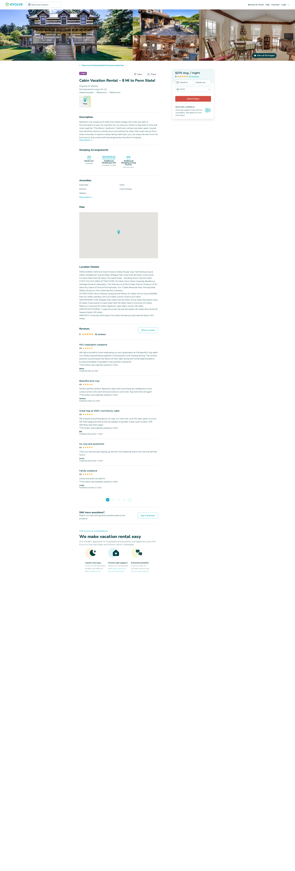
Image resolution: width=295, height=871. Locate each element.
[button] (193, 89)
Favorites (275, 5)
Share (153, 74)
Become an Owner (256, 5)
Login (283, 5)
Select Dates (193, 99)
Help (268, 5)
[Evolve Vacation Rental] (14, 5)
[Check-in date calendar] (178, 82)
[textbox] (44, 5)
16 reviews (194, 77)
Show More (84, 140)
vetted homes (95, 571)
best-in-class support (140, 571)
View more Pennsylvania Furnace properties (103, 65)
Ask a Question (148, 515)
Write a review (148, 330)
